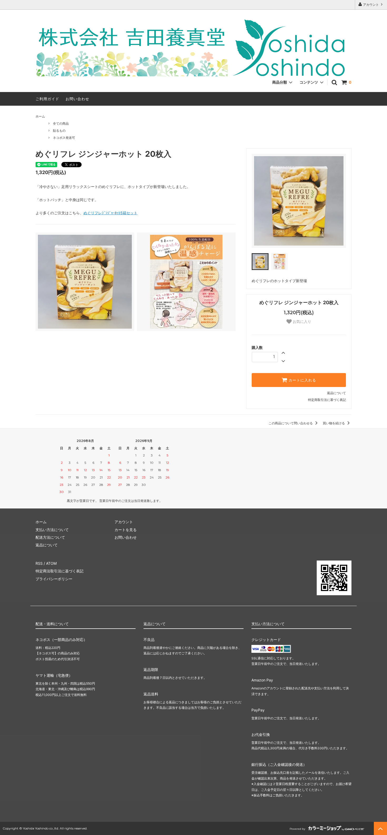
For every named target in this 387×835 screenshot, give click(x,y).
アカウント (371, 5)
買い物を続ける (334, 423)
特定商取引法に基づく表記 (327, 400)
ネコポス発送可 (64, 138)
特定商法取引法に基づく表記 (59, 571)
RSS (39, 563)
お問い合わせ (77, 98)
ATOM (51, 563)
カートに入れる (301, 380)
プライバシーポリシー (54, 579)
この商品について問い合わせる (291, 423)
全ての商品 (61, 123)
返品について (336, 393)
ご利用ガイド (47, 98)
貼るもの (59, 131)
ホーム (40, 116)
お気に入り (301, 321)
